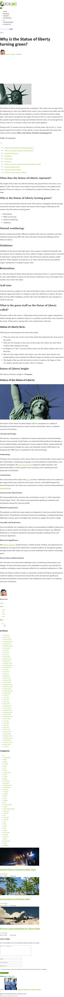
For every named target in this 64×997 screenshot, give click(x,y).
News (4, 824)
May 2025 (6, 654)
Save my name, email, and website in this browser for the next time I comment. (24, 969)
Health (5, 806)
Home (5, 11)
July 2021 (6, 746)
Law (4, 815)
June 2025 (6, 652)
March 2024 (6, 678)
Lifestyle (5, 819)
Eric (1, 874)
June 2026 (6, 635)
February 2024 (7, 680)
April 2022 (6, 727)
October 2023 (7, 688)
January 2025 (7, 661)
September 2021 (8, 742)
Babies (5, 759)
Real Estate (6, 832)
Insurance (6, 811)
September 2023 (8, 691)
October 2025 (7, 643)
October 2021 (7, 740)
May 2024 (6, 673)
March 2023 (6, 703)
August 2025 (7, 648)
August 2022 (7, 718)
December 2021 (7, 736)
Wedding (5, 845)
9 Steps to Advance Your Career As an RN (29, 989)
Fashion (6, 15)
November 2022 (8, 712)
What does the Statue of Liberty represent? (19, 148)
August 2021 (7, 744)
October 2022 (7, 714)
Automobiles (7, 757)
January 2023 (7, 708)
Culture (5, 776)
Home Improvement (9, 809)
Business (6, 13)
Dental (5, 779)
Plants (5, 830)
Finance (5, 794)
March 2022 (6, 729)
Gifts (4, 802)
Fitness (5, 796)
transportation (5, 488)
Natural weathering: (11, 153)
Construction (6, 772)
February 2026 (7, 639)
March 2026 (6, 637)
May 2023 (6, 699)
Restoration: (9, 159)
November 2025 (8, 641)
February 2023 (7, 706)
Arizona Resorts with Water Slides (15, 899)
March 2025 (6, 656)
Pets (4, 828)
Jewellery (6, 813)
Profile (2, 603)
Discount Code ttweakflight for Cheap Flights (20, 928)
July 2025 (6, 650)
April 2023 (6, 701)
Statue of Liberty (9, 545)
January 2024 (7, 682)
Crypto (5, 774)
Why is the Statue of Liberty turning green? (19, 150)
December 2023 (7, 684)
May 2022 (6, 725)
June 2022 (6, 723)
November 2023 (8, 686)
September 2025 (8, 646)
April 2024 (6, 676)
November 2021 (8, 738)
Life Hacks (6, 817)
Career (5, 766)
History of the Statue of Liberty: (16, 172)
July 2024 (6, 669)
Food (4, 798)
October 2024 (7, 667)
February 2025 (7, 658)
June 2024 (6, 671)
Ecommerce (6, 781)
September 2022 (8, 716)
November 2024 (8, 665)
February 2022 (7, 731)
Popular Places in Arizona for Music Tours (18, 869)
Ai (3, 20)
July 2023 (6, 695)
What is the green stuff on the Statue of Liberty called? (23, 164)
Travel (1, 32)
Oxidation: (8, 156)
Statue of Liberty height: (13, 170)
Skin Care (6, 836)
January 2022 (7, 733)
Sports (5, 838)
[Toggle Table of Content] (1, 143)
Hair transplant (7, 804)
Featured (5, 791)
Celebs (5, 770)
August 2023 (7, 693)
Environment (7, 787)
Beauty (5, 761)
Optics (5, 826)
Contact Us (7, 24)
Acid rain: (8, 161)
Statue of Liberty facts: (12, 167)
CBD (4, 768)
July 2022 (6, 721)
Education (6, 783)
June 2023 (6, 697)
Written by (8, 54)
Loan (4, 821)
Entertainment (8, 22)
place (28, 479)
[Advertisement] (32, 71)
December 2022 (7, 710)
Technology (7, 18)
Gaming (5, 800)
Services (5, 834)
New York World (24, 465)
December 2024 (7, 663)
